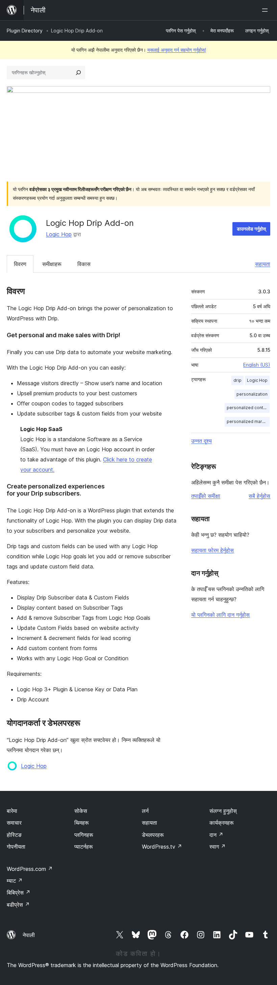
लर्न (145, 810)
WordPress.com (30, 869)
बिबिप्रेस (18, 892)
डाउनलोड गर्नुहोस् (251, 229)
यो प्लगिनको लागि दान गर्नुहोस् (220, 614)
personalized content (248, 407)
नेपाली (29, 935)
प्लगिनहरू (83, 834)
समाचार (14, 822)
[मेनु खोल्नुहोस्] (266, 10)
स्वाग (217, 846)
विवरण (20, 264)
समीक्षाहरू (51, 264)
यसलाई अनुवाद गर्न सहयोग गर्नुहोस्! (176, 50)
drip (237, 380)
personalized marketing (248, 421)
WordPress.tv (162, 846)
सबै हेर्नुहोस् (259, 496)
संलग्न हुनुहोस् (223, 810)
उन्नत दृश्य (201, 440)
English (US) (256, 365)
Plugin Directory (25, 30)
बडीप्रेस (18, 904)
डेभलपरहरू (153, 834)
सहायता (262, 264)
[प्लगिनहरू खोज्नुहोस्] (78, 72)
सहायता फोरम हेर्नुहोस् (212, 550)
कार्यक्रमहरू (221, 822)
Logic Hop (59, 234)
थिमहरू (81, 822)
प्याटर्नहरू (83, 846)
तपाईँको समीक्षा (205, 496)
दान (216, 834)
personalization (252, 394)
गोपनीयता (16, 846)
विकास (84, 264)
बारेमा (12, 810)
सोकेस (80, 810)
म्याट (15, 880)
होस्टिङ (14, 834)
